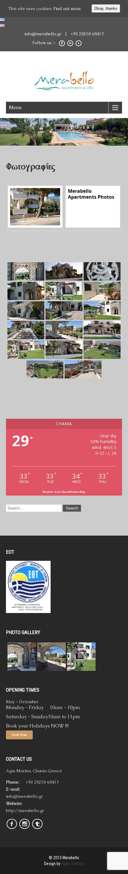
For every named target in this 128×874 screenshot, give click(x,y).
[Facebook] (61, 45)
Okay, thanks (105, 8)
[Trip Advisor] (78, 45)
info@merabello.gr (42, 33)
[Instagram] (70, 45)
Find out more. (67, 8)
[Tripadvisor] (37, 829)
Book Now (19, 735)
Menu (15, 107)
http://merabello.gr (25, 810)
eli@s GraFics (72, 863)
